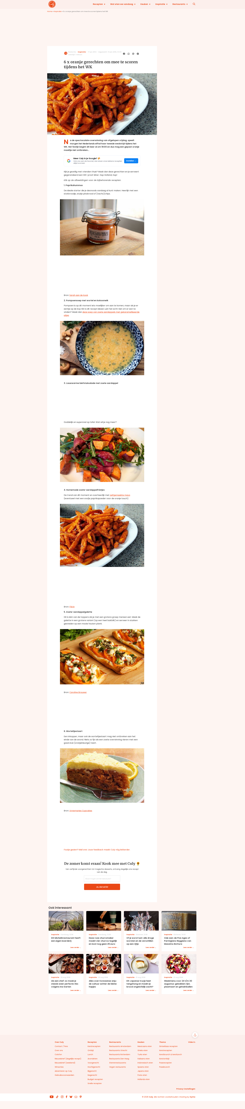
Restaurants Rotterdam (119, 1054)
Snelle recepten (95, 1083)
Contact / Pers (61, 1046)
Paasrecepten (165, 1062)
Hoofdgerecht (94, 1067)
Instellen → (131, 161)
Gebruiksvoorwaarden (64, 1075)
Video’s (191, 1042)
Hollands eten (144, 1079)
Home (49, 11)
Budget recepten (95, 1079)
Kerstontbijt (164, 1058)
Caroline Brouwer (78, 692)
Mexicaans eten (145, 1046)
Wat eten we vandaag (121, 4)
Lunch (90, 1054)
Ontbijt (91, 1050)
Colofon (58, 1054)
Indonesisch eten (145, 1062)
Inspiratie (160, 4)
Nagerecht (92, 1075)
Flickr (72, 606)
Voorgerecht (93, 1062)
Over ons (59, 1050)
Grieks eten (143, 1050)
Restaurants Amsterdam (120, 1046)
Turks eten (142, 1054)
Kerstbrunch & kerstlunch (170, 1054)
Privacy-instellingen (185, 1089)
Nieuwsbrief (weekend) (65, 1062)
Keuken (144, 4)
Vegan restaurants (117, 1067)
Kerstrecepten (94, 1046)
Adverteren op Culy (63, 1071)
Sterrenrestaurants (117, 1062)
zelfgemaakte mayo (120, 495)
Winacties (59, 1067)
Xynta (192, 1097)
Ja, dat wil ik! (102, 887)
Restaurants (179, 4)
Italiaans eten (144, 1058)
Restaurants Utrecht (118, 1050)
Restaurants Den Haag (119, 1058)
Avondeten (92, 1058)
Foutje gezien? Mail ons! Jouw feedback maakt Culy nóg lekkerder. (97, 849)
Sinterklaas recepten (168, 1046)
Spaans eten (143, 1067)
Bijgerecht (92, 1071)
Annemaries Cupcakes (80, 810)
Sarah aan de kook (78, 295)
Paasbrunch (164, 1067)
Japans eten (143, 1071)
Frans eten (142, 1075)
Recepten (98, 4)
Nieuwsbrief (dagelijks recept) (68, 1058)
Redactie (72, 52)
